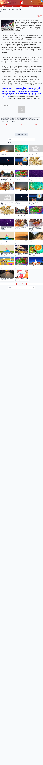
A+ (41, 16)
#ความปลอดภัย (7, 118)
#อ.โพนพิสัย (32, 117)
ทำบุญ (12, 6)
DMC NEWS (13, 14)
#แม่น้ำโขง (27, 117)
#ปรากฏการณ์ (22, 117)
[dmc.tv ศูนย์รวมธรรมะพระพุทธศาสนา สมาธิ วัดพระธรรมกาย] (21, 2)
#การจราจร (19, 118)
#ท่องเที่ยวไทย (24, 118)
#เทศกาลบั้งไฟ (27, 119)
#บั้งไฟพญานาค (6, 117)
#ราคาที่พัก (37, 117)
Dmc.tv (3, 14)
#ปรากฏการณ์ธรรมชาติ (5, 119)
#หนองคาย (12, 117)
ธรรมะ (21, 6)
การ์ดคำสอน (30, 6)
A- (38, 16)
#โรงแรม (37, 119)
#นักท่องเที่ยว (14, 118)
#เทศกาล (2, 118)
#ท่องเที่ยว (16, 117)
